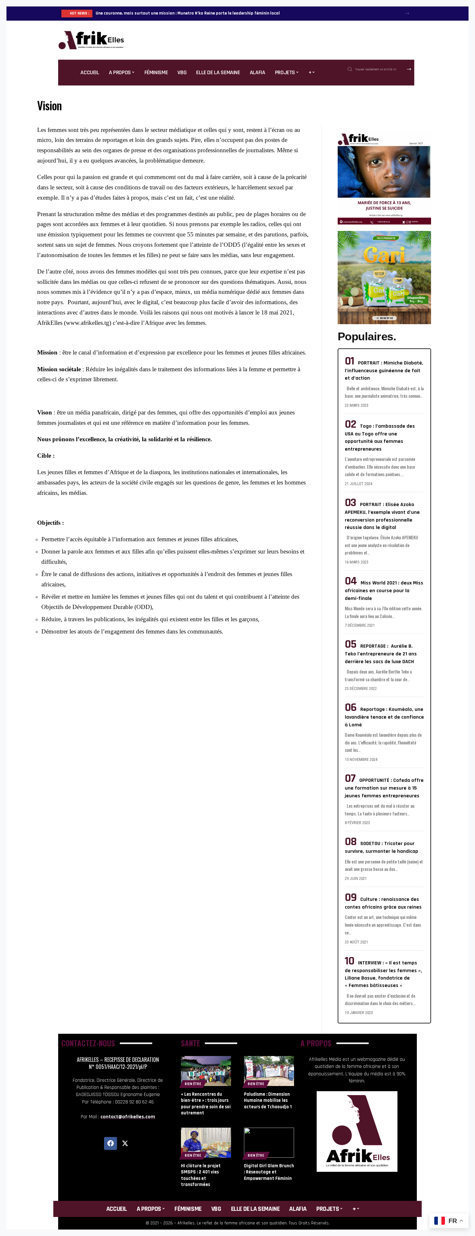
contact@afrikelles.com (127, 1116)
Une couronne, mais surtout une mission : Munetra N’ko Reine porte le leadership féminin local (188, 13)
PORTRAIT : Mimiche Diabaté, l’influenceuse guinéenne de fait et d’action (384, 371)
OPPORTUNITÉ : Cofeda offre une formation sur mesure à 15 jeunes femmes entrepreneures (384, 788)
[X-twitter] (125, 1143)
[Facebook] (110, 1143)
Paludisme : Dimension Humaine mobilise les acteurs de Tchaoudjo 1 (268, 1100)
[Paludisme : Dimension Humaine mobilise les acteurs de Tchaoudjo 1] (269, 1071)
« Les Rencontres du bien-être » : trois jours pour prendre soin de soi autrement (206, 1103)
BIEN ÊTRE (193, 1084)
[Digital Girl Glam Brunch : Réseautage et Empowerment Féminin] (269, 1143)
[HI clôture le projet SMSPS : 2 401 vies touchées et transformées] (206, 1143)
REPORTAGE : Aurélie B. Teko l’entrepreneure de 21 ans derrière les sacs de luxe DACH (381, 654)
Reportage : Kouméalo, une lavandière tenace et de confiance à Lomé (384, 717)
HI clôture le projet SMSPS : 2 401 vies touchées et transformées (201, 1175)
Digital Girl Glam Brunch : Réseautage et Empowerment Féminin (269, 1172)
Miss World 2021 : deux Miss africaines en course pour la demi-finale (384, 591)
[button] (407, 13)
